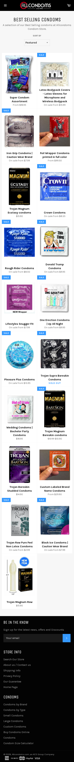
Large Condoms (13, 721)
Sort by (37, 35)
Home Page (10, 687)
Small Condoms (13, 715)
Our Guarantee (12, 681)
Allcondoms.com (20, 754)
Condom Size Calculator (18, 743)
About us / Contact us (17, 665)
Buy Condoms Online (16, 732)
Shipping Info (11, 670)
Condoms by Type (14, 710)
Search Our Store (13, 659)
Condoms (9, 737)
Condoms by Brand (15, 704)
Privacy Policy (11, 676)
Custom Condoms (14, 726)
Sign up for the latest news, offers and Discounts (33, 629)
